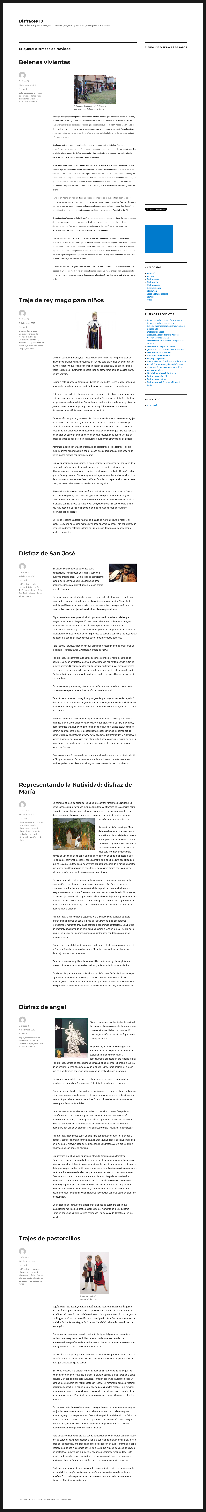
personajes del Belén (33, 590)
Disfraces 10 (31, 21)
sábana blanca (25, 837)
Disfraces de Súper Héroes (159, 352)
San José (23, 593)
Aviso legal (152, 405)
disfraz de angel (26, 1043)
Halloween (152, 291)
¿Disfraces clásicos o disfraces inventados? (166, 349)
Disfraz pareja (153, 285)
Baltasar (22, 334)
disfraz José (35, 96)
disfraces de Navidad (28, 828)
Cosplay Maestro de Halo (158, 338)
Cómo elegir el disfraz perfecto (160, 323)
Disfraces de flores (155, 332)
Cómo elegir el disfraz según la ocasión (164, 320)
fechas (34, 99)
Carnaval (151, 273)
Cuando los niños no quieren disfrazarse (165, 364)
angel (21, 1038)
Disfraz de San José (47, 553)
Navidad (23, 89)
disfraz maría (25, 99)
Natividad (23, 102)
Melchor (30, 348)
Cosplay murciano (155, 370)
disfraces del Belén (27, 1275)
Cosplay (150, 276)
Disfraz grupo (153, 279)
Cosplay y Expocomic (156, 358)
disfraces (29, 93)
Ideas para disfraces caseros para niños (164, 367)
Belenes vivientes (44, 62)
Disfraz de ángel (42, 1006)
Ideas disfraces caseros (157, 294)
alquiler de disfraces (28, 331)
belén (21, 93)
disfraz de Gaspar (26, 343)
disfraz (22, 831)
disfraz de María (33, 831)
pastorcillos (32, 1278)
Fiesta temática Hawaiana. (158, 355)
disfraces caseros (26, 822)
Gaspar (22, 348)
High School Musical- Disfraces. (161, 373)
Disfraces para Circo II (157, 376)
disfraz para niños (35, 346)
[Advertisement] (159, 240)
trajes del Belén (35, 593)
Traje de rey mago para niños (61, 300)
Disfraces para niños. (156, 379)
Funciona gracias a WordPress (57, 1499)
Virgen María (25, 596)
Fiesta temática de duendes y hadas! (163, 335)
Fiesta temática (154, 288)
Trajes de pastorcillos (49, 1238)
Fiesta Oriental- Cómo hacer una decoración (167, 361)
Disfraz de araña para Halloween (161, 347)
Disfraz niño (152, 282)
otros (149, 300)
